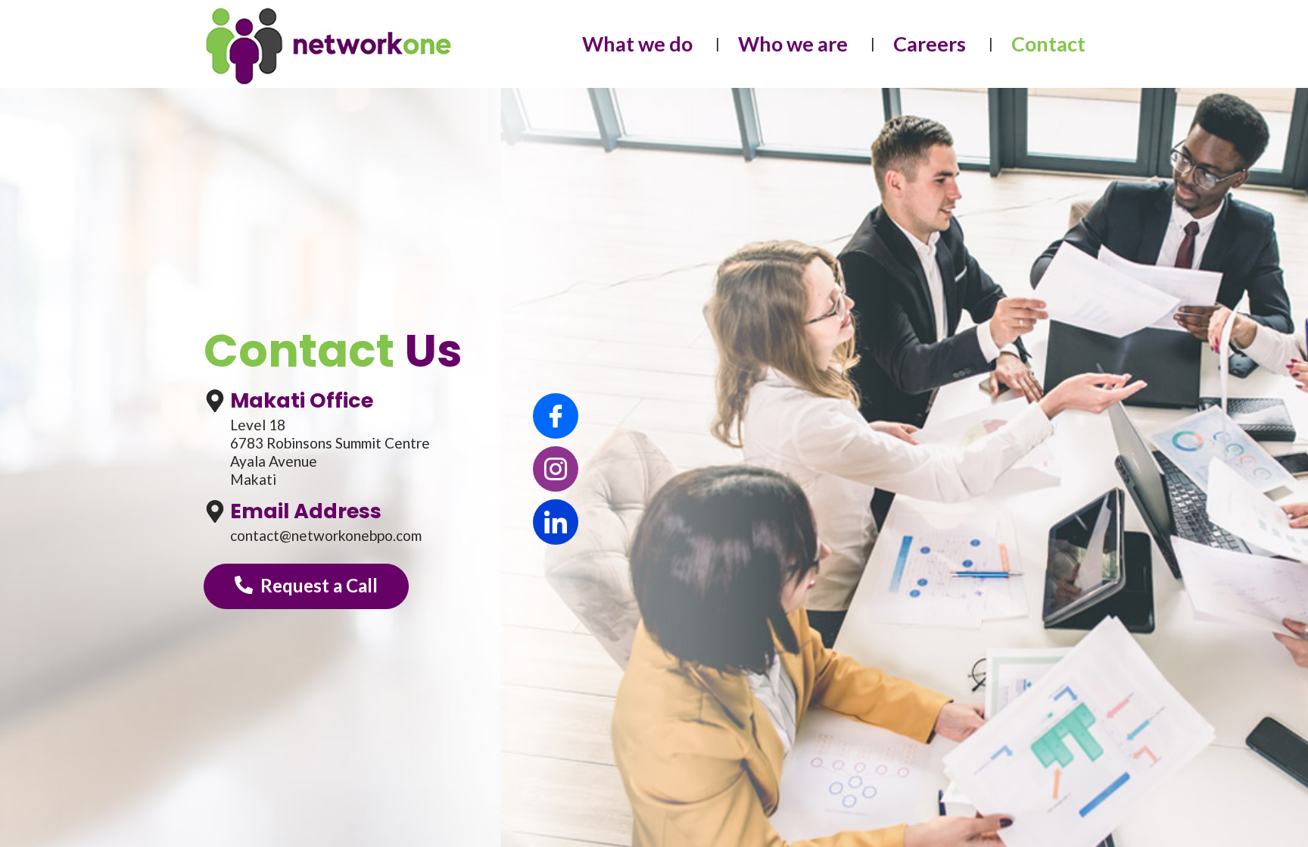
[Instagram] (555, 469)
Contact (1048, 43)
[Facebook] (555, 416)
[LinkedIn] (555, 522)
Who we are (793, 43)
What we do (637, 43)
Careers (929, 43)
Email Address (306, 511)
